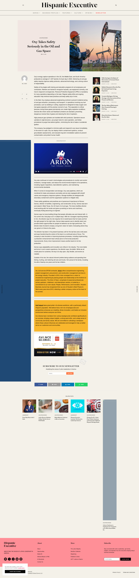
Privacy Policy (117, 572)
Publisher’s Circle (75, 556)
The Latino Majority (76, 549)
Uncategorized (43, 37)
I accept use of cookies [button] (15, 571)
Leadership (25, 415)
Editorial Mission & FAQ (43, 556)
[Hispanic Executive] (69, 5)
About (38, 549)
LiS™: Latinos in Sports (77, 559)
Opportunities (40, 551)
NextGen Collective (75, 551)
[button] (25, 565)
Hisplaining (74, 554)
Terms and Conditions (129, 572)
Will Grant (24, 83)
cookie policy (21, 568)
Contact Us (40, 562)
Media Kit (39, 554)
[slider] (53, 171)
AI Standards (40, 559)
